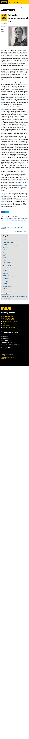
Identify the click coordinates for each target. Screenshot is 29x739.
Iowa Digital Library (7, 262)
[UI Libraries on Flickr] (15, 333)
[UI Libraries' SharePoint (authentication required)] (9, 348)
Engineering (5, 250)
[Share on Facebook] (3, 212)
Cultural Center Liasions (8, 242)
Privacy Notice (4, 355)
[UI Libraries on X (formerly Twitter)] (6, 333)
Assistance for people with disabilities (10, 344)
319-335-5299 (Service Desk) (10, 321)
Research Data (6, 275)
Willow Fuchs (4, 23)
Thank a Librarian (6, 325)
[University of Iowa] (4, 2)
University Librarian (7, 286)
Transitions (5, 283)
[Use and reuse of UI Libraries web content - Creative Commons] (5, 348)
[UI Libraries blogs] (17, 333)
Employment (5, 249)
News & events (4, 340)
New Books (5, 270)
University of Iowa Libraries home (8, 7)
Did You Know (5, 244)
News (4, 272)
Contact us (5, 323)
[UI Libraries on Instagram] (1, 333)
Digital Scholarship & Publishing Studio (11, 245)
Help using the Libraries (6, 342)
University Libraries (14, 2)
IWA (3, 263)
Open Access (14, 220)
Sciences (5, 280)
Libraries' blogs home (20, 7)
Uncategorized (24, 218)
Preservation (5, 273)
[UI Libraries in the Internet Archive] (2, 348)
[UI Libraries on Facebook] (4, 333)
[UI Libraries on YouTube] (12, 333)
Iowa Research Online (6, 220)
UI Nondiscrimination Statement (7, 357)
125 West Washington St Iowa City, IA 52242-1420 (9, 319)
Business (5, 239)
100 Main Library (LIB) (8, 316)
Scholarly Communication (7, 218)
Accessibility (3, 358)
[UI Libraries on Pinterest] (8, 333)
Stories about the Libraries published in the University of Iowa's (14, 297)
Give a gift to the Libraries (9, 327)
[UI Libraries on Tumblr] (10, 333)
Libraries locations (5, 338)
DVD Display (5, 247)
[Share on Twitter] (7, 212)
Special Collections (7, 281)
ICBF (4, 258)
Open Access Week (22, 220)
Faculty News (5, 254)
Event (4, 252)
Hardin (4, 255)
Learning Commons (7, 265)
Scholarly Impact (17, 218)
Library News (8, 9)
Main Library (5, 267)
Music (4, 268)
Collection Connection (7, 241)
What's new (5, 288)
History (4, 257)
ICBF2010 (5, 260)
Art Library (5, 237)
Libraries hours (4, 336)
